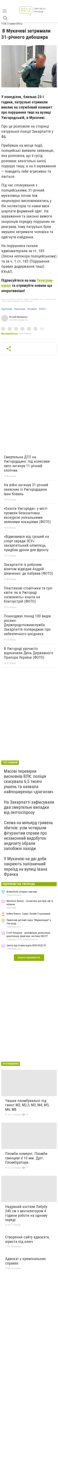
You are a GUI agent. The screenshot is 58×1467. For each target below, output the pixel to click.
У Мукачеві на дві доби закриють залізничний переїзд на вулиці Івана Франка (25, 866)
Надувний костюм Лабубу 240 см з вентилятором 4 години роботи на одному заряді (26, 1213)
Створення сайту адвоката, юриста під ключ (27, 1239)
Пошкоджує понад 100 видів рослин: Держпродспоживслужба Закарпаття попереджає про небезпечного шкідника (27, 625)
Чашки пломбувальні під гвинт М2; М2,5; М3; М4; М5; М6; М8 (27, 1105)
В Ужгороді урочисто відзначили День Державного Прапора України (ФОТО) (28, 653)
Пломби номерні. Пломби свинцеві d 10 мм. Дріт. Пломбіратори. (26, 1158)
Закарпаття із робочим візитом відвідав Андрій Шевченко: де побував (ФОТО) (28, 569)
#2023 (42, 309)
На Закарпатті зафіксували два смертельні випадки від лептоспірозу (29, 807)
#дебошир (6, 309)
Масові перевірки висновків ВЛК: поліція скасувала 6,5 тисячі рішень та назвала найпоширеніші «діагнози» (28, 781)
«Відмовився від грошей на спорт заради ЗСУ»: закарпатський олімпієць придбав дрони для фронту (26, 543)
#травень (32, 309)
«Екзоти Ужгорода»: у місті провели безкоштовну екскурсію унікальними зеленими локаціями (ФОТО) (27, 515)
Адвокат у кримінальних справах (25, 1261)
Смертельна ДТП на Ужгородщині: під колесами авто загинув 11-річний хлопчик (27, 464)
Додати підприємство (29, 957)
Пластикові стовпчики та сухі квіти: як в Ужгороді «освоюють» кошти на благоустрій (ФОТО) (28, 595)
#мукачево (19, 309)
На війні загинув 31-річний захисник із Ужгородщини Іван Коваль (26, 489)
